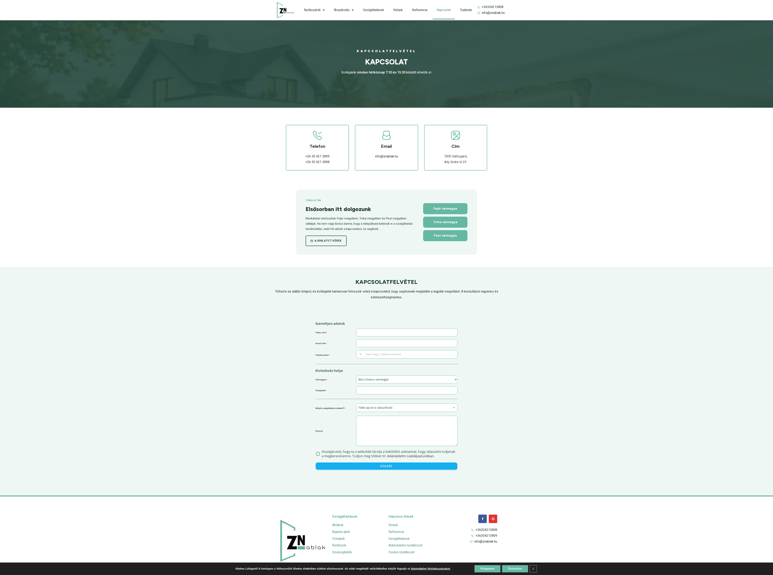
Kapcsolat (444, 10)
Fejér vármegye (445, 208)
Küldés (386, 466)
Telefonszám (322, 355)
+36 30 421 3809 (317, 156)
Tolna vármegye (445, 222)
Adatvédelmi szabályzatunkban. (411, 456)
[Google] (493, 519)
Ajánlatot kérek (328, 240)
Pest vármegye (445, 235)
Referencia (419, 10)
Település (320, 390)
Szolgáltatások (373, 10)
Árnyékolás (342, 10)
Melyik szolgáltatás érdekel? (330, 408)
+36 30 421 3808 (317, 162)
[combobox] (360, 354)
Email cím (320, 343)
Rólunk (398, 10)
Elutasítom (515, 569)
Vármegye (321, 379)
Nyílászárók (312, 10)
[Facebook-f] (482, 519)
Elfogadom (487, 569)
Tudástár (466, 10)
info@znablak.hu (386, 156)
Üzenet (319, 430)
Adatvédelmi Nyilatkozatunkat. (430, 569)
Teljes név (321, 332)
